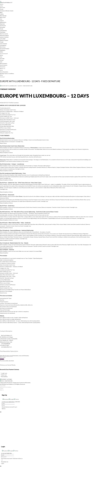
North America (3, 63)
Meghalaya (2, 50)
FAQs (1, 75)
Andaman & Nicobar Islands (6, 10)
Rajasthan (2, 24)
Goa (1, 19)
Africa (1, 55)
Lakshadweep (3, 30)
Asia (1, 57)
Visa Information (4, 72)
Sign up (20, 458)
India (1, 6)
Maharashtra (3, 22)
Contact (2, 76)
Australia (2, 58)
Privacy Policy (2, 385)
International (4, 53)
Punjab (1, 42)
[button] (6, 399)
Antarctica (2, 66)
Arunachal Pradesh (4, 48)
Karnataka (2, 27)
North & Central (4, 33)
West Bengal (3, 15)
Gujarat (2, 20)
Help (1, 70)
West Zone (3, 17)
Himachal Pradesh (4, 35)
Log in (15, 407)
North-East (2, 47)
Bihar (1, 12)
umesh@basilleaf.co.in (6, 347)
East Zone (2, 7)
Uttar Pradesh (3, 43)
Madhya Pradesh (4, 40)
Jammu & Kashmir (4, 37)
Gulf (1, 62)
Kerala (1, 29)
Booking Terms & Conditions (7, 73)
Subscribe (2, 359)
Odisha (2, 14)
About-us (2, 68)
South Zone (3, 25)
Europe (2, 60)
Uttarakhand (3, 45)
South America (3, 65)
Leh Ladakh (2, 38)
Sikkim (1, 52)
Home (1, 4)
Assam (1, 9)
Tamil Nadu (2, 32)
